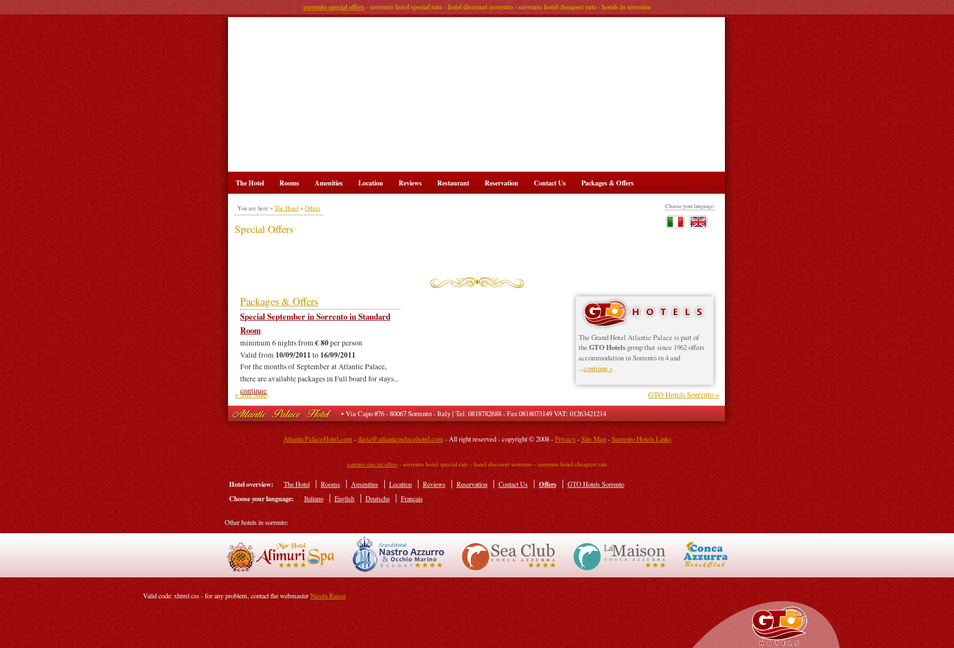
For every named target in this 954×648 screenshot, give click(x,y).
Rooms (289, 183)
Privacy (565, 439)
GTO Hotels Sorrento (596, 484)
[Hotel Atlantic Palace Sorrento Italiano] (676, 227)
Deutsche (377, 498)
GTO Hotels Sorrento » (683, 395)
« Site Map (251, 395)
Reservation (501, 183)
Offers (312, 208)
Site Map (593, 439)
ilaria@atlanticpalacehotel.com (400, 439)
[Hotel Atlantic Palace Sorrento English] (699, 227)
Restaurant (453, 183)
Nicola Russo (328, 595)
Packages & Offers (607, 183)
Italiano (314, 498)
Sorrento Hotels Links (641, 439)
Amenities (329, 183)
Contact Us (550, 183)
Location (370, 183)
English (344, 498)
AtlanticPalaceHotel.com (317, 439)
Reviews (410, 183)
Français (412, 498)
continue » (598, 368)
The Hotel (250, 183)
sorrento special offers (333, 7)
